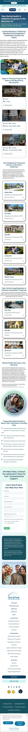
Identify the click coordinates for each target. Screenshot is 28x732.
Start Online (12, 9)
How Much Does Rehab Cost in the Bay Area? (14, 441)
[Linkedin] (19, 687)
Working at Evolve (7, 703)
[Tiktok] (14, 687)
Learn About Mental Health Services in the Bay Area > (13, 387)
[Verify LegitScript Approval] (20, 693)
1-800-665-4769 (21, 5)
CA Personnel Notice (8, 707)
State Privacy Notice (20, 707)
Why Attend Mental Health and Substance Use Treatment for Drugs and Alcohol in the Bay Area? (13, 430)
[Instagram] (11, 687)
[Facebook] (8, 687)
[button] (14, 430)
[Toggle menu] (25, 9)
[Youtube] (16, 687)
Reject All (8, 722)
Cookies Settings (14, 728)
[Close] (26, 715)
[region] (14, 722)
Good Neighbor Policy (19, 703)
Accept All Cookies (20, 723)
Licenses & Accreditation (14, 710)
